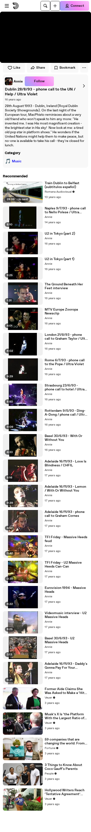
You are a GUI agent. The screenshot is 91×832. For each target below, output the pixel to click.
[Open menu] (7, 6)
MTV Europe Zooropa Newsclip (61, 311)
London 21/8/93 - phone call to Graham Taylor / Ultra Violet (66, 337)
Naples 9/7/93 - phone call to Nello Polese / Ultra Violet (65, 210)
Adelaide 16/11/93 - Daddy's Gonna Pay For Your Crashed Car (66, 666)
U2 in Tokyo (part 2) (60, 234)
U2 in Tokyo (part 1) (59, 259)
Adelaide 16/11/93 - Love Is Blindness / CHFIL (65, 463)
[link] (14, 81)
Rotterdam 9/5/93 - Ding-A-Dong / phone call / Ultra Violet (65, 413)
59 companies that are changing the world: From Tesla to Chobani (65, 741)
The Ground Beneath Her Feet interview (64, 286)
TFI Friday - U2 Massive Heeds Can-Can (63, 564)
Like (16, 68)
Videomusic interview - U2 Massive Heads (66, 615)
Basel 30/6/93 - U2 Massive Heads (59, 640)
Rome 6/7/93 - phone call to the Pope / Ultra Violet (65, 362)
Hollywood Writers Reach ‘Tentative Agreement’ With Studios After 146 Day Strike (66, 792)
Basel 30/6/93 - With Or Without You (63, 438)
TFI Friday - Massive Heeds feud (66, 539)
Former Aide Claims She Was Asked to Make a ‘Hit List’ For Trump (64, 691)
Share (40, 68)
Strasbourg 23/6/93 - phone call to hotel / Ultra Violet (64, 387)
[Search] (45, 6)
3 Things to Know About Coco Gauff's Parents (63, 767)
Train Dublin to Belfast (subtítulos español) (62, 185)
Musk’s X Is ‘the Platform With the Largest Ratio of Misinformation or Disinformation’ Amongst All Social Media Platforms (65, 716)
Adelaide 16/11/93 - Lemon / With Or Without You (65, 489)
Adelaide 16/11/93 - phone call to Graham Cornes (65, 514)
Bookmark (67, 68)
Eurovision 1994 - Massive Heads (65, 590)
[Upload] (55, 6)
